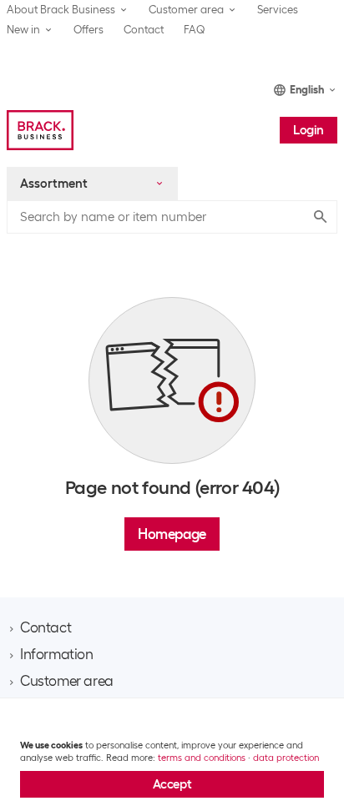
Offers (88, 29)
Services (277, 9)
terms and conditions (201, 757)
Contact (144, 29)
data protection (286, 757)
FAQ (194, 29)
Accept (172, 784)
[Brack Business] (40, 130)
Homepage (172, 534)
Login (308, 130)
